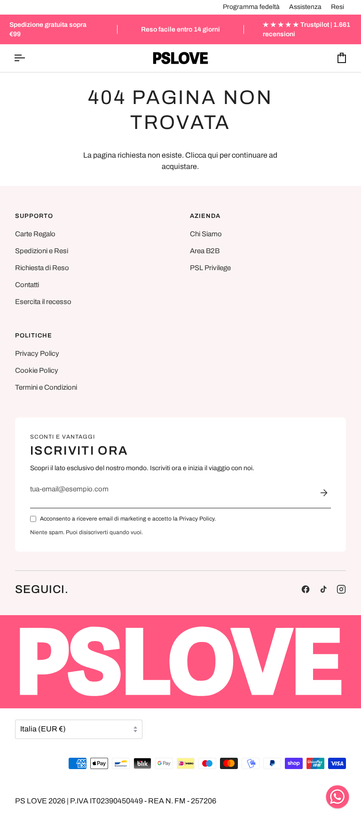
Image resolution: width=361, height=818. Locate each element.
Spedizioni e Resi (41, 251)
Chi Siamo (206, 234)
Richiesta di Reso (42, 268)
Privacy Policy (37, 353)
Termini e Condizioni (46, 387)
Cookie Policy (36, 370)
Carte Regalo (35, 234)
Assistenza (305, 6)
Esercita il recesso (43, 301)
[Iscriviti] (324, 493)
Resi (337, 6)
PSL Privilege (210, 268)
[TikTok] (323, 589)
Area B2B (205, 251)
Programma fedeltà (251, 6)
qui (213, 155)
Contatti (27, 285)
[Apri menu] (28, 58)
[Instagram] (341, 589)
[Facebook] (305, 589)
